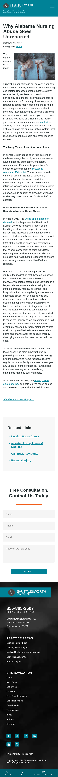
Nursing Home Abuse (16, 643)
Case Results (12, 705)
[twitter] (17, 736)
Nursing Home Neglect (17, 647)
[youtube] (8, 744)
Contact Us (11, 687)
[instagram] (17, 744)
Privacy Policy (13, 754)
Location (10, 691)
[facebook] (8, 736)
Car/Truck (24, 453)
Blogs (9, 715)
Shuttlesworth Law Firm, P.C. (18, 399)
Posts (19, 46)
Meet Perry (11, 682)
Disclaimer (27, 754)
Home (9, 677)
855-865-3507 (20, 608)
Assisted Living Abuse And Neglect (23, 652)
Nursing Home (25, 436)
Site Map (10, 724)
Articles (10, 719)
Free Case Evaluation (16, 696)
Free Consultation (43, 774)
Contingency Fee (14, 701)
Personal (21, 460)
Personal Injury (13, 661)
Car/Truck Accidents (16, 657)
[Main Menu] (52, 6)
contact (44, 122)
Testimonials (12, 710)
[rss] (34, 736)
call (22, 774)
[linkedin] (26, 736)
